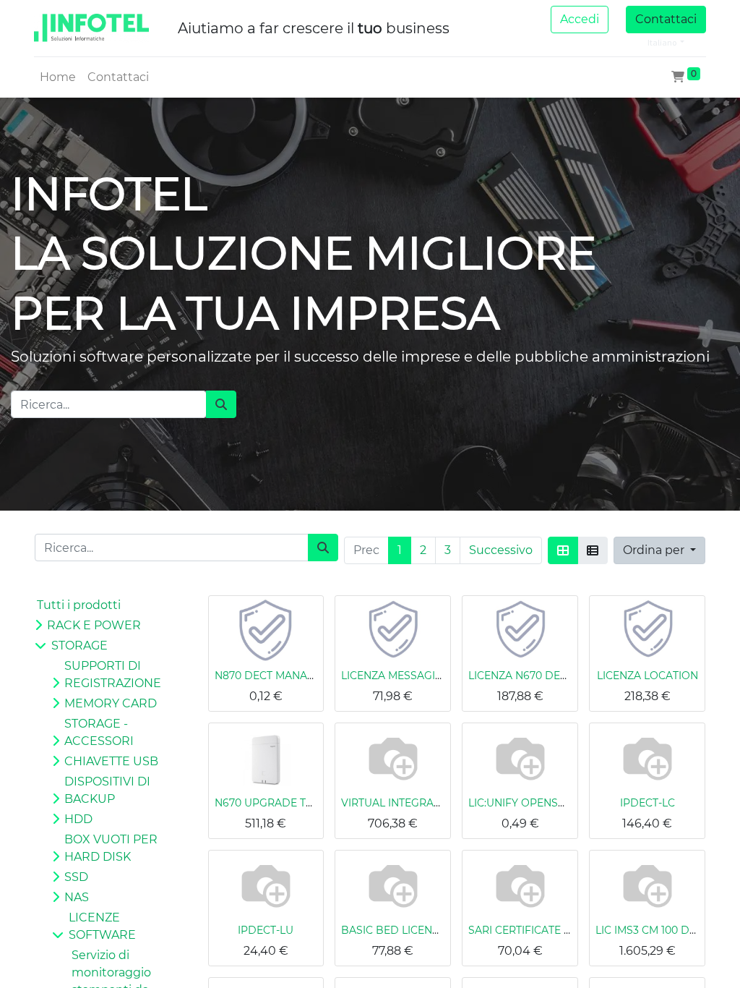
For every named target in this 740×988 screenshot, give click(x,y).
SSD (76, 877)
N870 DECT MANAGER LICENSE (295, 675)
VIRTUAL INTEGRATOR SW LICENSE (431, 802)
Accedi (579, 19)
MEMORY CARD (110, 703)
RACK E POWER (94, 625)
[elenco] (592, 550)
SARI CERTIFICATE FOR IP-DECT (549, 930)
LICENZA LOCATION (647, 675)
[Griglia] (563, 550)
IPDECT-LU (265, 930)
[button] (659, 550)
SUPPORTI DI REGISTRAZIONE (112, 674)
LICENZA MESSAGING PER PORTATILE (438, 675)
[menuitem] (58, 77)
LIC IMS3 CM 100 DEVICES (660, 930)
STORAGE (79, 645)
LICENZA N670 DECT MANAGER (548, 675)
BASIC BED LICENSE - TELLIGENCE (429, 930)
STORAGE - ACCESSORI (99, 732)
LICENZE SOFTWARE (102, 926)
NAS (76, 897)
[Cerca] (221, 404)
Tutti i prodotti (79, 605)
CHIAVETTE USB (111, 761)
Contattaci (666, 19)
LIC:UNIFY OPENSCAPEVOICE (543, 802)
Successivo (501, 550)
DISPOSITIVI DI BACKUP (107, 790)
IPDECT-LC (647, 802)
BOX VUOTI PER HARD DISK (111, 848)
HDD (78, 819)
